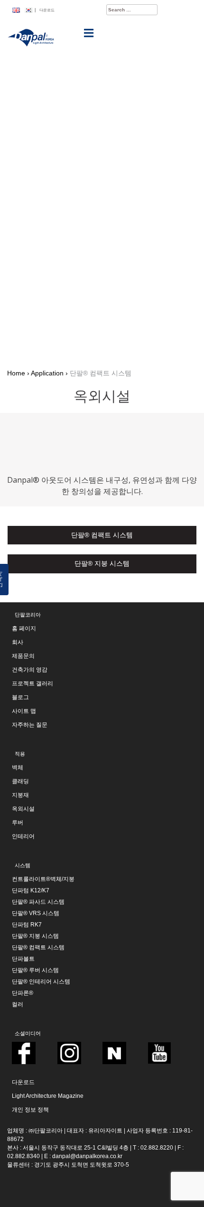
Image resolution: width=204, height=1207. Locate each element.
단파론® (22, 993)
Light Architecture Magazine (47, 1096)
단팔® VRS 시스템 (35, 913)
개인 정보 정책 (30, 1109)
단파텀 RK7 (27, 924)
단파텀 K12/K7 (30, 890)
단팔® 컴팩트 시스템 (38, 947)
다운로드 (47, 10)
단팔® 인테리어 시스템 (41, 981)
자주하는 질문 (29, 724)
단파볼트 (23, 958)
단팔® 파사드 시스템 (38, 901)
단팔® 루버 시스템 (35, 970)
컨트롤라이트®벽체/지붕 (43, 879)
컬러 (17, 1004)
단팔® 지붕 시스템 (35, 936)
